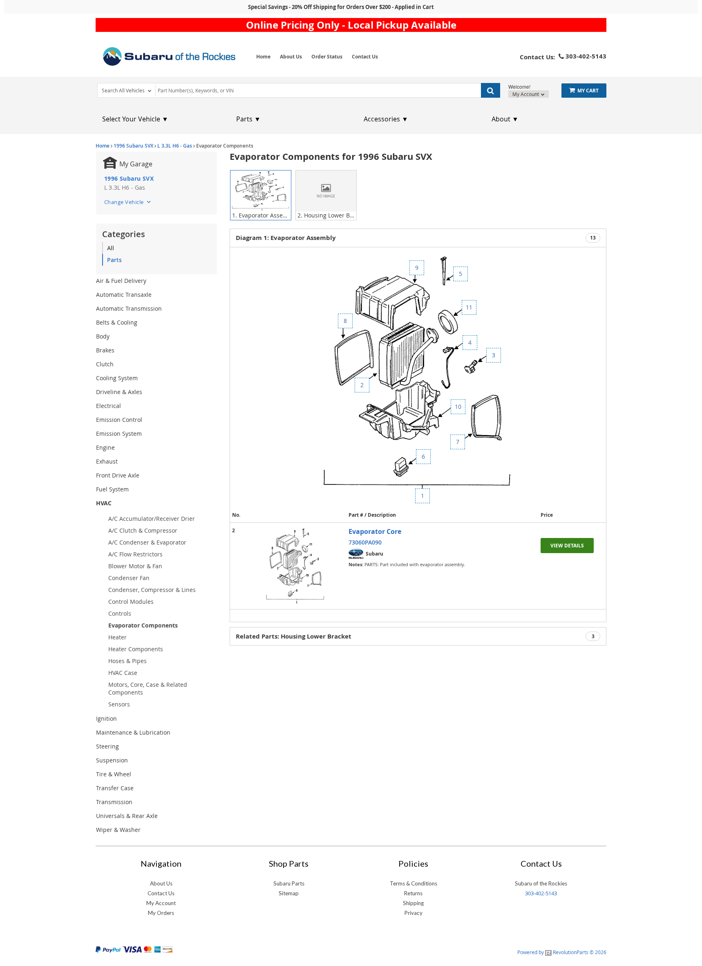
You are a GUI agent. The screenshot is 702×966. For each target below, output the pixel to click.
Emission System (119, 433)
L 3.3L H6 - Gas (174, 145)
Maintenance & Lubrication (133, 732)
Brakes (105, 350)
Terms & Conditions (413, 883)
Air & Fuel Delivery (121, 281)
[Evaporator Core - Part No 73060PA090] (295, 566)
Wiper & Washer (118, 830)
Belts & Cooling (116, 322)
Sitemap (289, 893)
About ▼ (505, 118)
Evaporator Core (375, 531)
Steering (107, 746)
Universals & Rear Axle (127, 816)
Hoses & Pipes (127, 661)
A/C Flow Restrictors (135, 554)
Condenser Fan (129, 578)
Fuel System (112, 489)
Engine (105, 447)
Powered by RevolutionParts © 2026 (561, 952)
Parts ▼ (248, 118)
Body (103, 336)
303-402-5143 (541, 893)
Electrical (108, 406)
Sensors (119, 704)
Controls (119, 613)
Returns (413, 893)
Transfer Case (115, 788)
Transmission (114, 802)
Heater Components (135, 649)
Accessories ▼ (386, 118)
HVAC (104, 503)
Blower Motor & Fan (135, 566)
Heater (117, 637)
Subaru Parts (288, 883)
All (110, 248)
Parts (114, 260)
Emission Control (119, 420)
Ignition (106, 718)
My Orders (161, 913)
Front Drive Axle (117, 475)
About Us (291, 56)
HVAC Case (122, 673)
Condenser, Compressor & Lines (152, 590)
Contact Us (365, 56)
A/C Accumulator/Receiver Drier (151, 518)
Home (263, 56)
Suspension (112, 760)
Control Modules (131, 601)
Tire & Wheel (113, 774)
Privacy (414, 913)
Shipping (413, 903)
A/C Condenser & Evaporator (147, 542)
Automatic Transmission (129, 308)
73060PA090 (365, 542)
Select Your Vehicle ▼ (135, 118)
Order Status (326, 56)
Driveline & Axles (119, 392)
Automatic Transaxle (124, 294)
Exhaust (107, 461)
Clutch (105, 364)
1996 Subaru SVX (133, 145)
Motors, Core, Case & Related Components (147, 688)
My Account (526, 94)
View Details (567, 545)
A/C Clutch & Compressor (142, 530)
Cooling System (117, 378)
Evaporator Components (143, 625)
